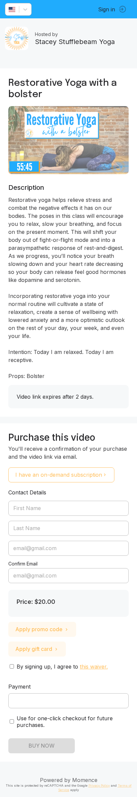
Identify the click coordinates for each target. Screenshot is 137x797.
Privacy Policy (99, 785)
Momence (84, 780)
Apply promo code (39, 629)
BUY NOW (42, 745)
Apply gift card (33, 649)
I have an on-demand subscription (58, 474)
